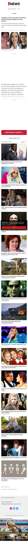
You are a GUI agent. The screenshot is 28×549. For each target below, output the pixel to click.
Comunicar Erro (13, 138)
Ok (14, 227)
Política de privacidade (9, 497)
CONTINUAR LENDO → (14, 132)
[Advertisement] (14, 68)
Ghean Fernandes (21, 30)
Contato (3, 497)
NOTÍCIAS (6, 487)
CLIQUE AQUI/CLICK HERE (16, 504)
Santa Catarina (12, 489)
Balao (5, 489)
